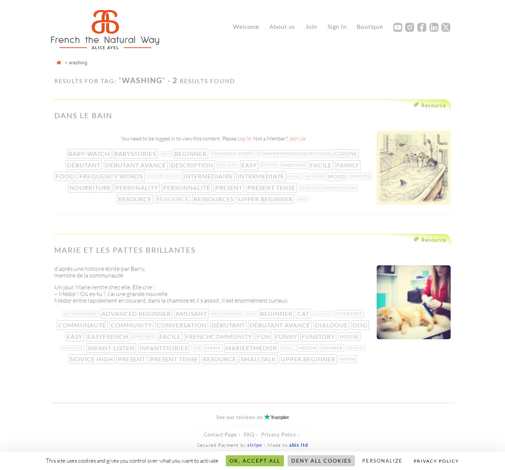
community (132, 324)
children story (233, 153)
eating (269, 165)
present (229, 187)
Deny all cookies (321, 460)
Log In (244, 138)
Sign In (337, 26)
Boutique (370, 26)
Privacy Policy (278, 434)
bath (166, 154)
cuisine (347, 153)
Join (311, 26)
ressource (173, 199)
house (350, 336)
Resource (434, 105)
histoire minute (164, 176)
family (348, 164)
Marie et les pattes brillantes (125, 249)
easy (249, 164)
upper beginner (266, 198)
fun (264, 336)
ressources (214, 198)
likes (295, 176)
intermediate (262, 176)
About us (282, 26)
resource (135, 198)
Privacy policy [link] (436, 461)
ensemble (144, 336)
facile (321, 164)
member (332, 348)
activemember (81, 313)
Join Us (297, 138)
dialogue (332, 324)
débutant (84, 164)
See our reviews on (252, 417)
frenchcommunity (220, 336)
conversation (182, 324)
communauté (83, 324)
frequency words (112, 176)
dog (361, 324)
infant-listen (112, 347)
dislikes (228, 165)
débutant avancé (136, 164)
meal (288, 347)
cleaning (323, 314)
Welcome (246, 26)
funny (287, 336)
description (193, 164)
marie (214, 348)
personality (137, 187)
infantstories (164, 347)
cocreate (350, 313)
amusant (192, 313)
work (348, 359)
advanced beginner (137, 313)
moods (361, 176)
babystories (135, 153)
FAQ (249, 434)
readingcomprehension (329, 187)
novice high (92, 358)
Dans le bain (83, 115)
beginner (191, 153)
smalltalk (259, 358)
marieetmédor (252, 347)
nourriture (91, 187)
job (197, 347)
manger (315, 176)
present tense (272, 187)
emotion (294, 165)
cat (304, 313)
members (357, 348)
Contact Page (220, 434)
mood (338, 176)
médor (308, 348)
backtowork (228, 313)
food (66, 176)
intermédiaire (208, 176)
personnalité (187, 187)
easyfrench (108, 336)
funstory (319, 336)
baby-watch (89, 153)
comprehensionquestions (295, 153)
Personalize (382, 461)
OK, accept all (255, 460)
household (73, 348)
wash (303, 199)
